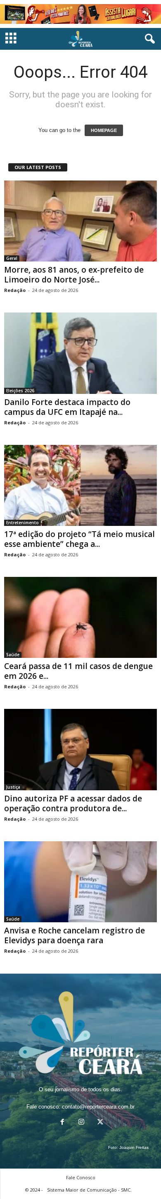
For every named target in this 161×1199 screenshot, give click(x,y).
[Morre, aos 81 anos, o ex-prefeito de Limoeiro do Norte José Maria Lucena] (80, 221)
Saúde (12, 654)
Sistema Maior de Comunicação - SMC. (89, 1190)
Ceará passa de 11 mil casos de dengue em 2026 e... (78, 671)
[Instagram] (81, 1123)
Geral (11, 258)
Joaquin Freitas (134, 1147)
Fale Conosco (80, 1177)
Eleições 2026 (20, 390)
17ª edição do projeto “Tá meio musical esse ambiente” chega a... (79, 539)
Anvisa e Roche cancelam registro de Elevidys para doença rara (74, 935)
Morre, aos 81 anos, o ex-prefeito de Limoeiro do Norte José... (74, 274)
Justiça (13, 787)
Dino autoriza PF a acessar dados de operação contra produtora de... (73, 803)
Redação (15, 290)
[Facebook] (62, 1123)
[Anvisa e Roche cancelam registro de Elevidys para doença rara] (80, 881)
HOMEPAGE (104, 130)
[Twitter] (99, 1123)
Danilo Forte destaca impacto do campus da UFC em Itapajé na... (67, 407)
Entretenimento (22, 522)
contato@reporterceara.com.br (98, 1107)
